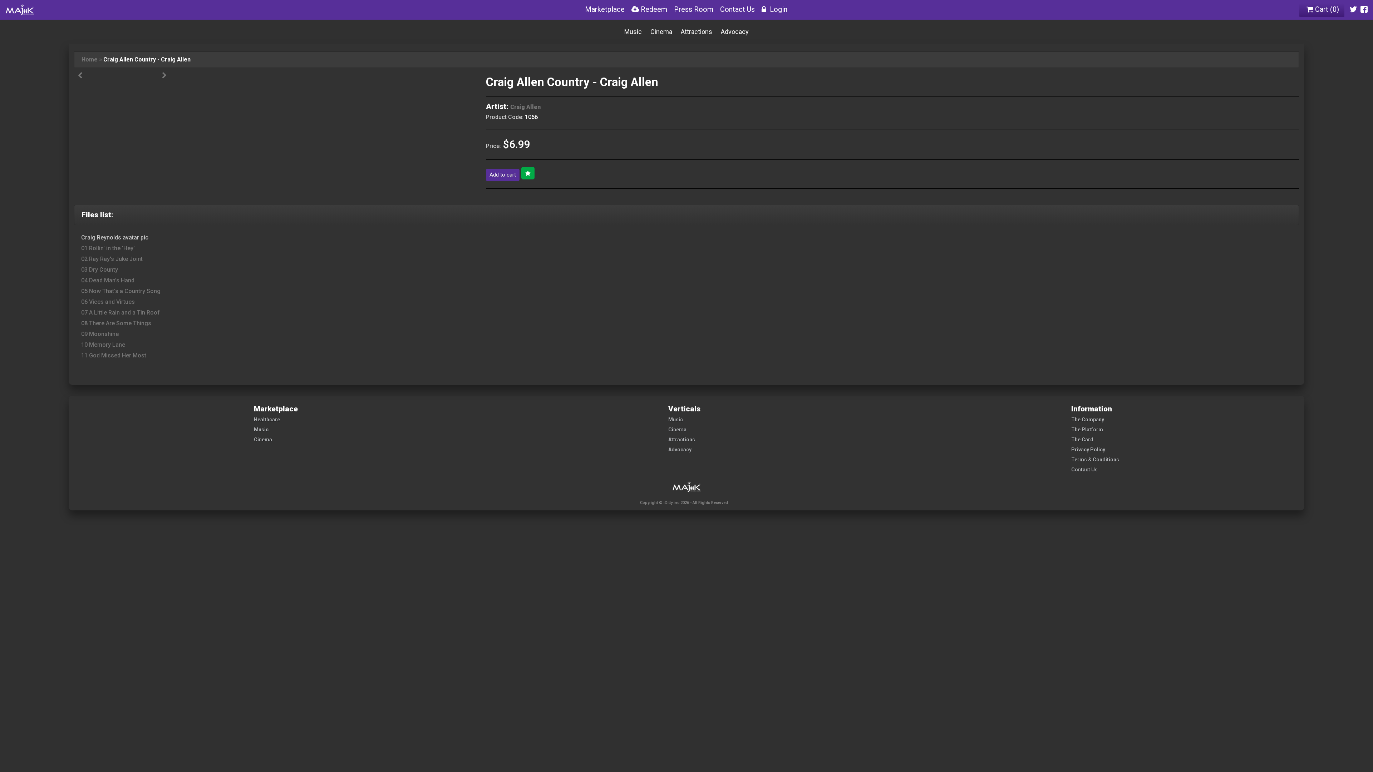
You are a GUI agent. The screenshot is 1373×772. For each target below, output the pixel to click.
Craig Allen (525, 107)
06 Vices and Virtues (108, 301)
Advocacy (735, 31)
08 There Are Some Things (116, 323)
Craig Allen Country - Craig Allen (147, 59)
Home (90, 59)
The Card (1082, 439)
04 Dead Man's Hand (107, 280)
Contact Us (1084, 469)
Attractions (696, 31)
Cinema (661, 31)
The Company (1087, 419)
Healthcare (267, 419)
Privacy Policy (1088, 449)
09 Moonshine (100, 334)
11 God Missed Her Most (113, 355)
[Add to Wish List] (528, 173)
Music (633, 31)
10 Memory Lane (103, 344)
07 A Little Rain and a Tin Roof (120, 312)
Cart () (1326, 9)
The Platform (1087, 429)
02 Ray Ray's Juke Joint (112, 259)
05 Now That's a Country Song (121, 291)
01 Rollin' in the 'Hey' (108, 248)
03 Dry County (99, 269)
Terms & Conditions (1095, 459)
